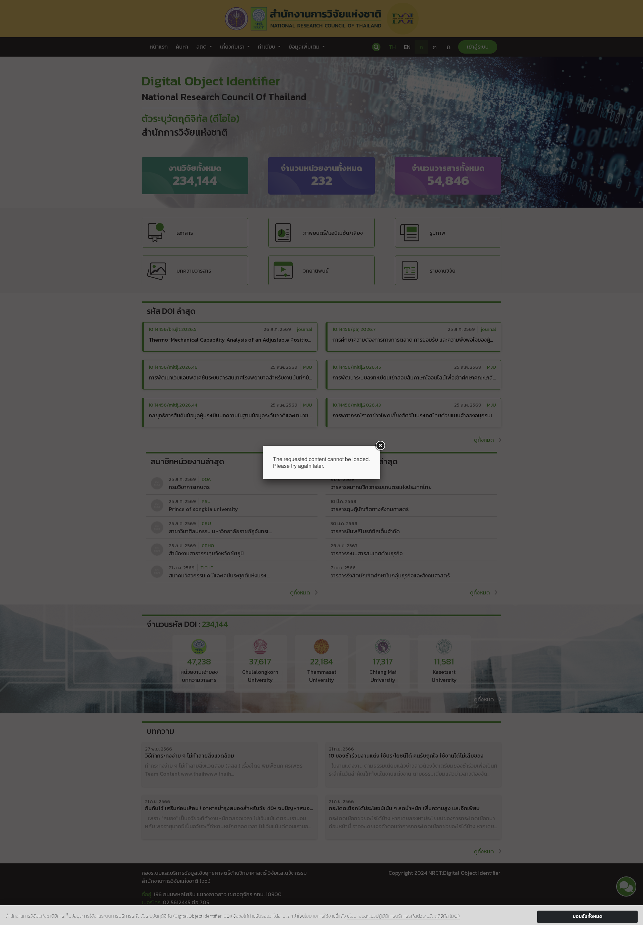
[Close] (380, 446)
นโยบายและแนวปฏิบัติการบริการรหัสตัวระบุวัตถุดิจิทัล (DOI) (403, 916)
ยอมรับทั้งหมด (587, 916)
